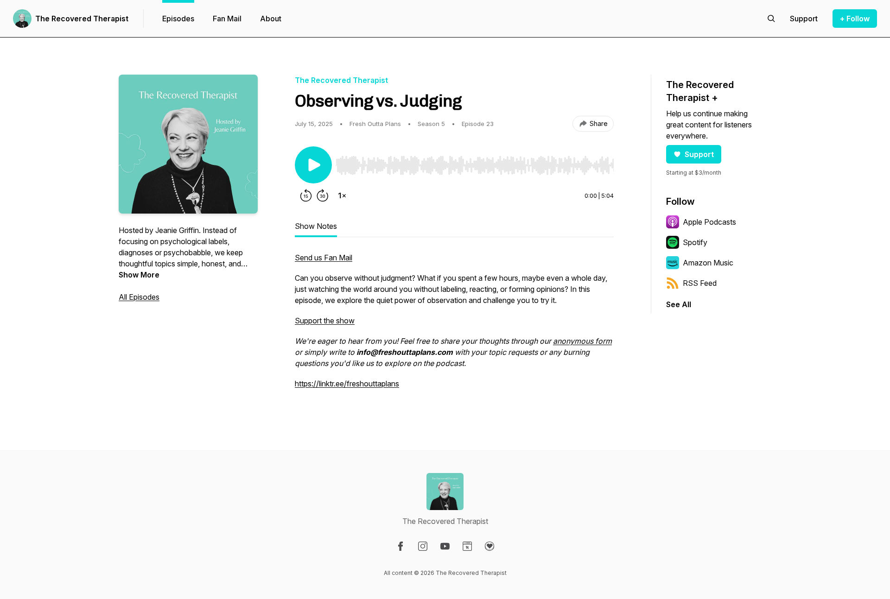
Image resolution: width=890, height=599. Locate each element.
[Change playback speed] (342, 195)
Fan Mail (227, 18)
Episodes (178, 18)
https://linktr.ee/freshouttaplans (347, 383)
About (270, 18)
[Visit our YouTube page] (445, 546)
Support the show (325, 320)
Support (699, 154)
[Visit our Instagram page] (422, 546)
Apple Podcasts (709, 222)
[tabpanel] (454, 325)
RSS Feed (700, 283)
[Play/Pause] (313, 164)
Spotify (695, 242)
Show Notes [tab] (316, 226)
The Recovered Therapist (81, 18)
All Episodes (139, 297)
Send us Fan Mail (323, 257)
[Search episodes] (771, 18)
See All (678, 304)
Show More (139, 274)
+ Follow (855, 18)
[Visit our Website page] (467, 546)
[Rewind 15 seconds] (305, 195)
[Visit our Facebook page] (400, 546)
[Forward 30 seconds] (322, 195)
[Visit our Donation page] (489, 546)
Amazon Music (708, 262)
